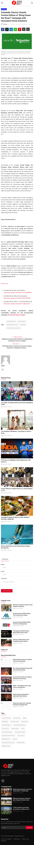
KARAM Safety (15, 728)
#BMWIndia (5, 721)
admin (3, 365)
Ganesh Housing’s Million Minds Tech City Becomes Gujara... (22, 614)
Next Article (16, 344)
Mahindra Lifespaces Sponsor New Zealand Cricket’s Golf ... (22, 799)
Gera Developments (7, 732)
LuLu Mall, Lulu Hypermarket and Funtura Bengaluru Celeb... (17, 403)
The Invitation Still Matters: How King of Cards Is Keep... (16, 432)
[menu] (2, 3)
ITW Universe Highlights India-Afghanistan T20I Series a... (15, 461)
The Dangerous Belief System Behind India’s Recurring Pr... (21, 631)
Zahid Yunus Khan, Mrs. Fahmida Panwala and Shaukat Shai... (22, 703)
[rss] (3, 781)
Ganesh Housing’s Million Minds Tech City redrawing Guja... (22, 623)
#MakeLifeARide (6, 746)
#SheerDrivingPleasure (20, 725)
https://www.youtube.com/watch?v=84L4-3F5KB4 (17, 298)
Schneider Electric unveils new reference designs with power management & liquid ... (17, 347)
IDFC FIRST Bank (14, 721)
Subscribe (29, 827)
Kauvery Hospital (6, 718)
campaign (23, 324)
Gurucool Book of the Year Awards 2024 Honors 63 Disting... (22, 677)
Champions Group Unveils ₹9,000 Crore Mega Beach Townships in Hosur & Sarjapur (17, 340)
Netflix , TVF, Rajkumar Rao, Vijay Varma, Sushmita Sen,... (22, 686)
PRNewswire (16, 839)
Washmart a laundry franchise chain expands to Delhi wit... (23, 605)
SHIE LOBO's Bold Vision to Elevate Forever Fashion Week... (22, 660)
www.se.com (4, 283)
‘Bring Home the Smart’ (12, 324)
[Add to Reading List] (28, 29)
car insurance (20, 735)
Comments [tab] (5, 559)
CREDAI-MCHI (24, 721)
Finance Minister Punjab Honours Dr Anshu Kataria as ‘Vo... (16, 489)
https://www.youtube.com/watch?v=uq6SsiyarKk (17, 303)
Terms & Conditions (6, 839)
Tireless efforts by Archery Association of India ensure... (21, 808)
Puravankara (17, 718)
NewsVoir (3, 841)
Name (2, 564)
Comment (4, 578)
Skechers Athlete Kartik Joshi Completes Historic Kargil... (21, 640)
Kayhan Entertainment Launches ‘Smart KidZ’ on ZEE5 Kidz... (22, 790)
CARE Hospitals (21, 742)
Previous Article (18, 337)
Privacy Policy (25, 839)
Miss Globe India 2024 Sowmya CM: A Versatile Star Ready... (22, 669)
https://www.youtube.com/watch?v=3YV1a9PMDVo (18, 292)
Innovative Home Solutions (13, 328)
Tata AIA (15, 739)
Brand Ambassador (20, 732)
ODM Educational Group (8, 742)
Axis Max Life (5, 728)
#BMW (24, 718)
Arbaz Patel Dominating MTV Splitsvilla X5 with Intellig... (21, 695)
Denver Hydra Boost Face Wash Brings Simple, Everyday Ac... (15, 547)
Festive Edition (21, 321)
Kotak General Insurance (8, 735)
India (22, 728)
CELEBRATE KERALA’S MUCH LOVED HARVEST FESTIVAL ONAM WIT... (15, 518)
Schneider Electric (11, 321)
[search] (32, 3)
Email (2, 571)
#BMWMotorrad (6, 739)
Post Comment (7, 591)
